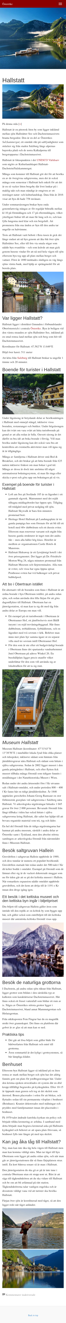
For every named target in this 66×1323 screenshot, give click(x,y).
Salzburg (22, 358)
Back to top (33, 1315)
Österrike (7, 4)
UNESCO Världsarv (48, 160)
